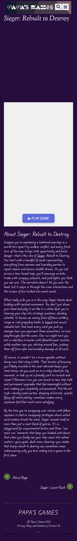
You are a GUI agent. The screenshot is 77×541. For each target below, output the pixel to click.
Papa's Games (37, 521)
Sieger (41, 255)
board (48, 322)
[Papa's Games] (30, 7)
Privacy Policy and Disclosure (32, 525)
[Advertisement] (38, 62)
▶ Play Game (38, 218)
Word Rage (16, 477)
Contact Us (54, 525)
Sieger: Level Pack (55, 487)
